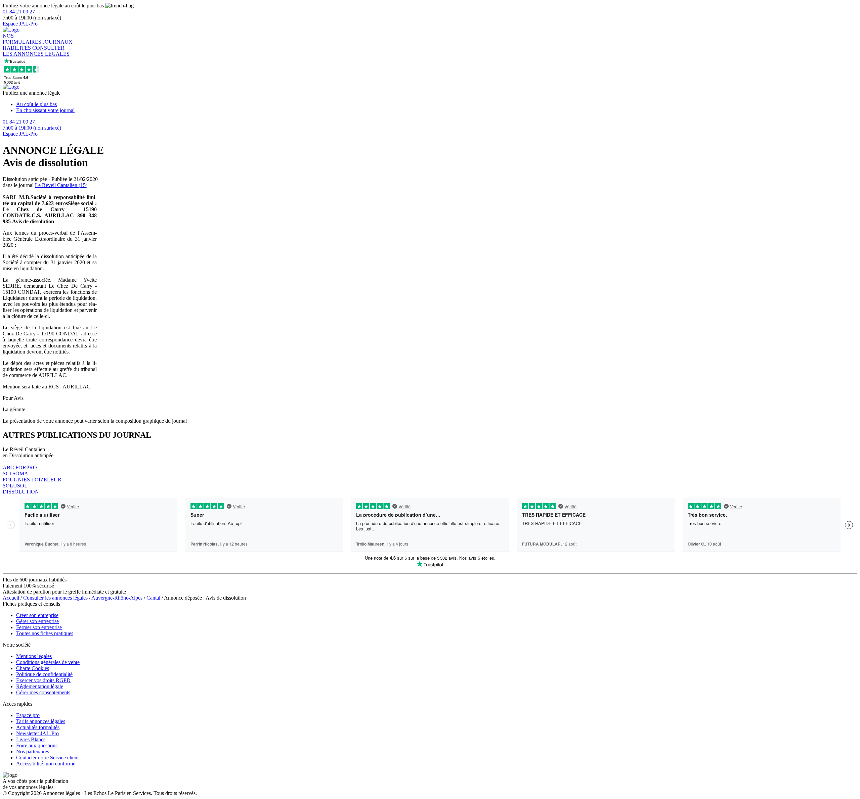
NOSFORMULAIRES (23, 39)
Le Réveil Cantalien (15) (61, 185)
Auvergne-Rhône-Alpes (116, 598)
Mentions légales (34, 656)
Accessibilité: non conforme (45, 763)
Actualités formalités (37, 727)
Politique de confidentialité (44, 674)
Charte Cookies (32, 668)
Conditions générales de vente (48, 662)
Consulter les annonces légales (55, 598)
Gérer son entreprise (37, 621)
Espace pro (28, 715)
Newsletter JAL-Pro (37, 733)
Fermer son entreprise (39, 627)
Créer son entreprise (37, 615)
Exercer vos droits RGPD (43, 680)
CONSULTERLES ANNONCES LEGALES (36, 51)
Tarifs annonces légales (40, 721)
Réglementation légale (39, 686)
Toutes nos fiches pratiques (44, 633)
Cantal (153, 598)
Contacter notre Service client (47, 757)
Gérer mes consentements (43, 692)
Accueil (11, 598)
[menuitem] (436, 104)
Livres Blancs (30, 739)
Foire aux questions (36, 745)
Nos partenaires (32, 751)
